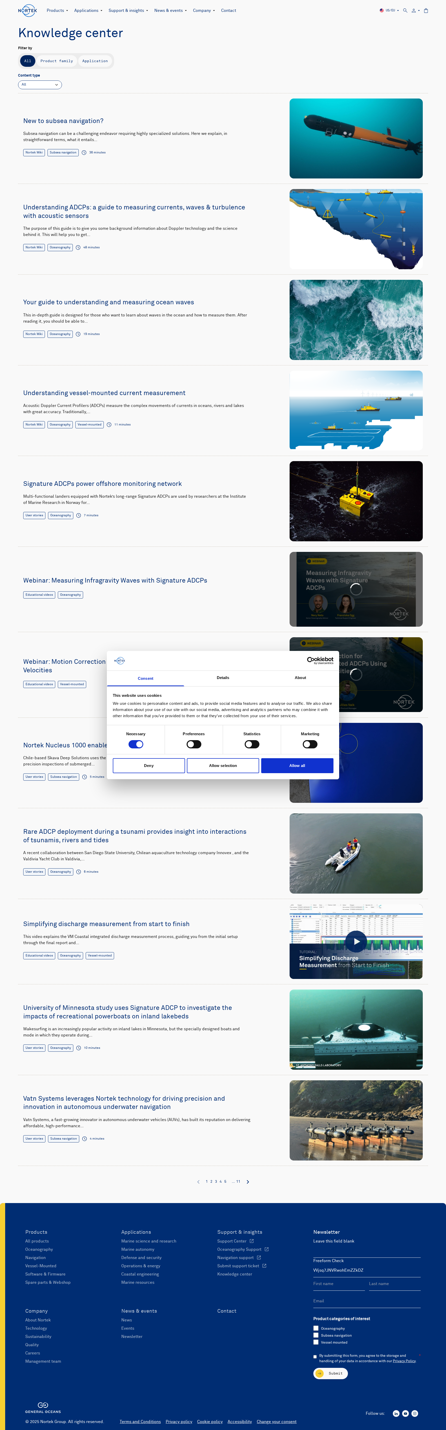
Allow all (297, 765)
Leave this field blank (333, 1241)
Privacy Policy (404, 1361)
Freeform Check (328, 1261)
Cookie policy (210, 1422)
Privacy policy (179, 1422)
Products (55, 11)
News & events (168, 11)
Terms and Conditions (140, 1422)
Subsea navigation (336, 1335)
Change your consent (277, 1422)
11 (238, 1181)
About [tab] (300, 677)
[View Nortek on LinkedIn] (396, 1413)
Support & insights (126, 11)
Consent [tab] (145, 678)
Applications (86, 11)
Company (202, 11)
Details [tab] (223, 677)
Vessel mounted (334, 1342)
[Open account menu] (416, 11)
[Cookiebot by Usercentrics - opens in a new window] (310, 661)
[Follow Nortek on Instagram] (414, 1413)
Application (95, 61)
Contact (228, 11)
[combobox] (40, 84)
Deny (148, 765)
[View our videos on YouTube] (405, 1413)
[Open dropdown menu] (66, 11)
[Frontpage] (27, 10)
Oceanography (333, 1328)
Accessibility (240, 1422)
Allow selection (223, 765)
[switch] (194, 744)
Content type (29, 75)
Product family (57, 61)
